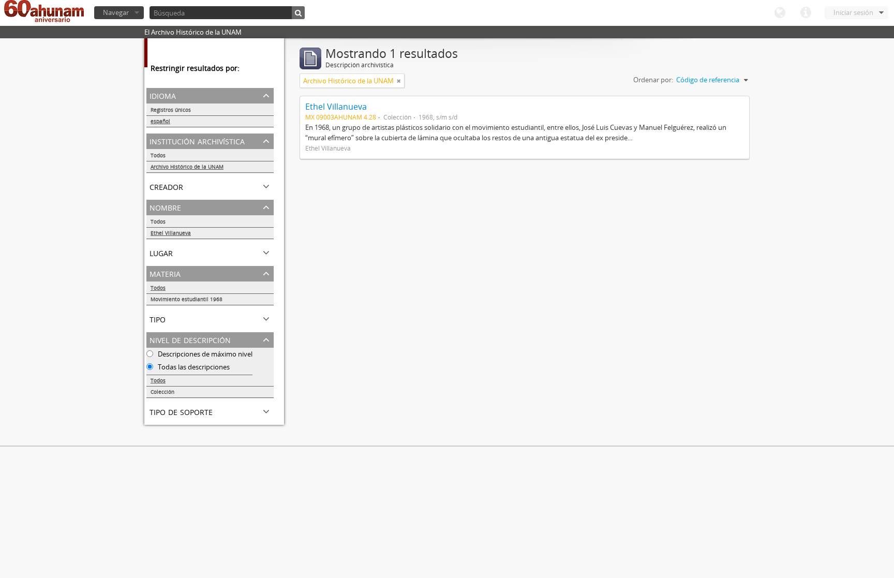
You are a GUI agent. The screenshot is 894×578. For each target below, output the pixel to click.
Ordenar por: (653, 79)
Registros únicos (171, 109)
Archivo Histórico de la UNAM (187, 166)
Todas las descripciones (193, 367)
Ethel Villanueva (171, 232)
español (160, 121)
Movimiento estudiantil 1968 (186, 299)
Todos (158, 155)
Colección (162, 391)
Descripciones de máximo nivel (204, 354)
